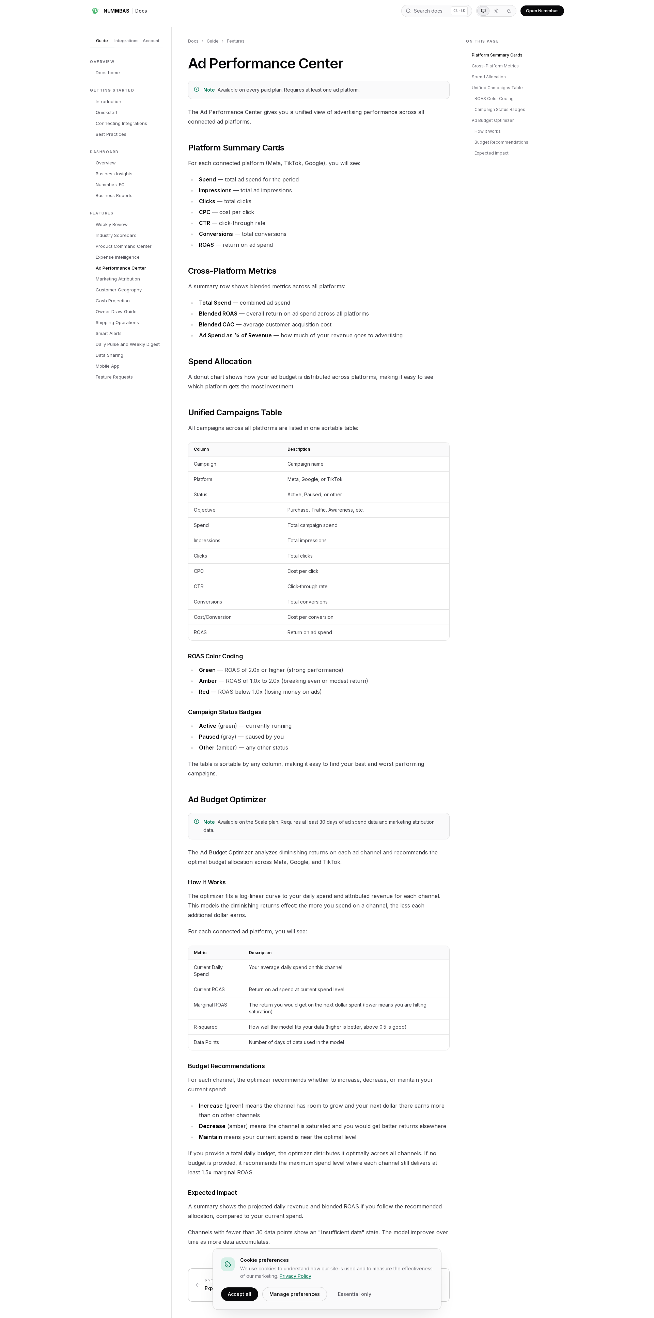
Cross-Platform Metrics (495, 65)
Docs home (108, 72)
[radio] (483, 11)
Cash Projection (113, 300)
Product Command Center (124, 246)
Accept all (239, 1294)
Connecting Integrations (121, 123)
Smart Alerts (109, 333)
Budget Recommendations (501, 142)
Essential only (354, 1294)
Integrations (126, 40)
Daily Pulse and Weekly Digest (128, 344)
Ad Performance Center (121, 268)
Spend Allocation (489, 76)
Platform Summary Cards (497, 55)
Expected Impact (491, 153)
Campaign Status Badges (499, 109)
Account (151, 40)
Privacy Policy (295, 1276)
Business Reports (114, 195)
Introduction (108, 101)
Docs (141, 11)
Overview (106, 162)
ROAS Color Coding (494, 98)
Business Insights (114, 173)
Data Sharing (109, 355)
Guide (102, 40)
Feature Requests (114, 377)
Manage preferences (294, 1294)
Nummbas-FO (110, 184)
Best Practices (111, 134)
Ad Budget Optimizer (493, 120)
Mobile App (108, 366)
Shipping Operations (117, 322)
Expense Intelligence (118, 257)
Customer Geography (119, 289)
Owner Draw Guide (116, 311)
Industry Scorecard (116, 235)
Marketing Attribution (118, 279)
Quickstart (107, 112)
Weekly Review (112, 224)
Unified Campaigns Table (497, 87)
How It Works (487, 131)
